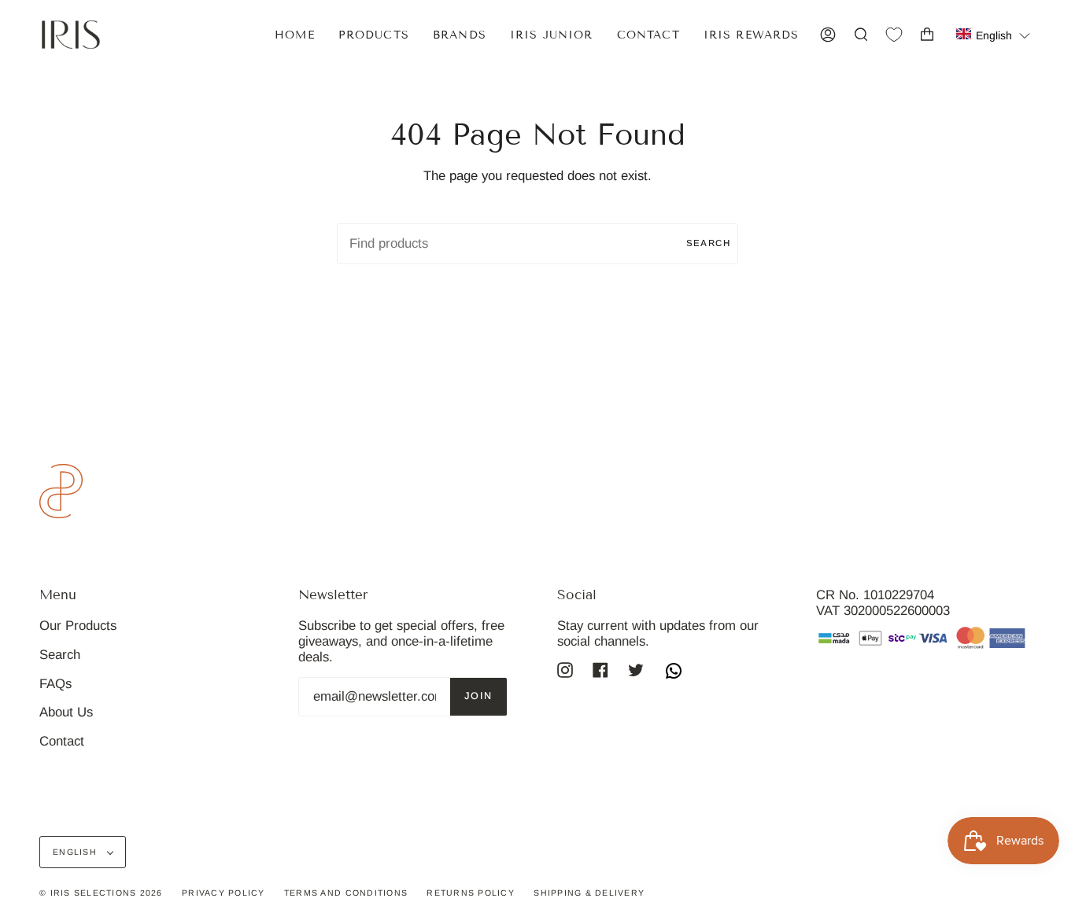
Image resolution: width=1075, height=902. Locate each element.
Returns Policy (471, 892)
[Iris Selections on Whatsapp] (673, 672)
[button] (994, 34)
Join (478, 695)
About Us (66, 712)
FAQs (55, 683)
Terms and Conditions (346, 892)
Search (708, 243)
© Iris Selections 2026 (101, 892)
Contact (61, 741)
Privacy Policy (223, 892)
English (76, 851)
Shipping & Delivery (589, 892)
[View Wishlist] (894, 34)
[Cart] (927, 34)
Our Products (77, 625)
